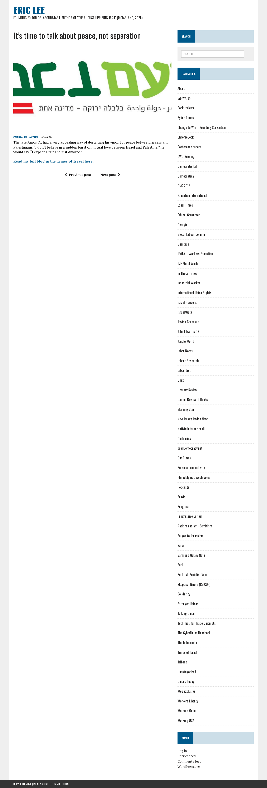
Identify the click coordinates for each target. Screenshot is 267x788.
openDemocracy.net (190, 448)
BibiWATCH (184, 98)
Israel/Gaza (185, 312)
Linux (181, 380)
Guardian (183, 244)
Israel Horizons (187, 302)
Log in (182, 750)
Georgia (183, 224)
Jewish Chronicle (188, 321)
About (181, 88)
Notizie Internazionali (191, 428)
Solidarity (184, 593)
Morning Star (186, 409)
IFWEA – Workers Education (195, 253)
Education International (192, 195)
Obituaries (184, 438)
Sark (180, 564)
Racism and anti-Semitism (195, 525)
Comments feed (189, 761)
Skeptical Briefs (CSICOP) (194, 584)
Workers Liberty (188, 701)
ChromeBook (186, 137)
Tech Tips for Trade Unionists (197, 623)
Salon (181, 545)
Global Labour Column (191, 234)
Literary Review (187, 389)
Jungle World (186, 341)
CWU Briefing (186, 156)
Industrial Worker (189, 282)
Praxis (181, 496)
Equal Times (185, 205)
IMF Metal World (188, 263)
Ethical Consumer (189, 214)
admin (33, 136)
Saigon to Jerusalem (191, 535)
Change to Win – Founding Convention (202, 127)
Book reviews (186, 107)
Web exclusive (186, 691)
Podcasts (183, 487)
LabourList (184, 370)
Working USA (186, 720)
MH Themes (63, 784)
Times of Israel (187, 652)
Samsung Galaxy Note (191, 555)
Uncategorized (187, 671)
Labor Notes (185, 350)
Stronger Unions (188, 603)
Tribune (182, 661)
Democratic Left (188, 166)
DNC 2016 (184, 185)
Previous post (80, 174)
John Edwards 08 (188, 331)
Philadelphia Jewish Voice (194, 477)
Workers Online (187, 710)
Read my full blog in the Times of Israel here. (53, 161)
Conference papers (189, 146)
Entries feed (187, 756)
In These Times (187, 273)
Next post (108, 174)
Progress (183, 506)
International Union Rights (195, 292)
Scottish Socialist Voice (193, 574)
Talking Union (186, 613)
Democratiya (186, 176)
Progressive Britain (190, 516)
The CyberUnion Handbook (194, 632)
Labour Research (188, 360)
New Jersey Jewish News (193, 418)
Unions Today (186, 681)
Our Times (184, 457)
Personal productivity (191, 467)
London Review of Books (193, 399)
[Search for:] (212, 53)
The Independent (188, 642)
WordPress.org (189, 766)
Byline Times (186, 117)
